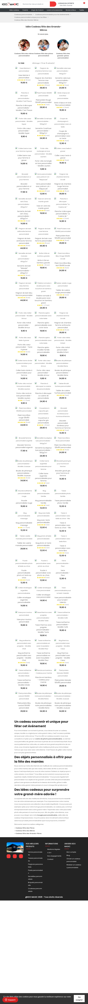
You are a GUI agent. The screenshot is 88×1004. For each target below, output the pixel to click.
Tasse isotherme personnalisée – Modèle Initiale (24, 682)
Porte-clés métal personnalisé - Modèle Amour (24, 325)
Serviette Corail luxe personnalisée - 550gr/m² (43, 130)
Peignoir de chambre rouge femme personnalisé (62, 186)
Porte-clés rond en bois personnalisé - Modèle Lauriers (24, 395)
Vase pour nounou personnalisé (24, 620)
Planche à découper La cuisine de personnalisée (43, 395)
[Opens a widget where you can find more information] (10, 1000)
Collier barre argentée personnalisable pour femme (43, 477)
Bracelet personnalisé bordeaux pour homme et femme (62, 424)
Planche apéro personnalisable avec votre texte (43, 325)
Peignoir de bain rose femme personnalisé (43, 239)
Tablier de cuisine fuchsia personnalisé (63, 391)
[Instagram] (21, 856)
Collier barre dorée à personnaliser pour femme (24, 372)
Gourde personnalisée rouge (24, 501)
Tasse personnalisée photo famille (63, 501)
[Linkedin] (15, 856)
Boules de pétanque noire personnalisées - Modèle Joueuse (63, 705)
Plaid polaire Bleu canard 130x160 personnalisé (24, 705)
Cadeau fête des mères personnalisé (24, 54)
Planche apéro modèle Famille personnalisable (43, 349)
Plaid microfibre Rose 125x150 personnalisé (62, 446)
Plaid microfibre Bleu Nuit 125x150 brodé (63, 264)
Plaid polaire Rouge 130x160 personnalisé (43, 101)
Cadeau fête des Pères (25, 828)
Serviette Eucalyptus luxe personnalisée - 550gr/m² (43, 450)
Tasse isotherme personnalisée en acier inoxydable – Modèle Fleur (43, 656)
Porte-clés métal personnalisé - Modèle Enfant (63, 349)
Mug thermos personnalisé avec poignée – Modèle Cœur (63, 656)
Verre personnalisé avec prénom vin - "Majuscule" (43, 186)
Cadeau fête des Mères (25, 831)
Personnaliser (24, 71)
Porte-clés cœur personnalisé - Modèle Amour (43, 372)
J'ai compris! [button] (79, 998)
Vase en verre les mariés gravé (43, 207)
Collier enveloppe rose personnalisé (43, 596)
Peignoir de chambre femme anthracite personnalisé (62, 325)
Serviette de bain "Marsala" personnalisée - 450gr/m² (24, 269)
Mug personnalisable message (24, 524)
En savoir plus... (43, 34)
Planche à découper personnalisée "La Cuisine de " (63, 213)
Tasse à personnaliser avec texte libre (62, 548)
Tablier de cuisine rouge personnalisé (62, 291)
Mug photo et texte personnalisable (43, 544)
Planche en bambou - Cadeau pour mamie (43, 679)
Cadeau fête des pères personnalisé (43, 54)
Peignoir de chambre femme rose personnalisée (43, 80)
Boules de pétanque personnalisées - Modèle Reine (63, 372)
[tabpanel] (24, 48)
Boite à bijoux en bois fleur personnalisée (62, 104)
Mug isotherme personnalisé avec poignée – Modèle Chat (24, 656)
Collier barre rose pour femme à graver (24, 157)
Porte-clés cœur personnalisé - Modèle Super (24, 130)
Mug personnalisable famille (43, 501)
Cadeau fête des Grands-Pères (29, 833)
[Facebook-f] (9, 856)
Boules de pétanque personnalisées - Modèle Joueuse (24, 473)
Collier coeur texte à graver (63, 156)
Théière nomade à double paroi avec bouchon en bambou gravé (43, 299)
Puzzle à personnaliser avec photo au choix (43, 572)
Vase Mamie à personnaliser (24, 76)
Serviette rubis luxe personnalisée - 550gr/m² (62, 80)
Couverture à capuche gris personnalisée (43, 420)
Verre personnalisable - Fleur (63, 572)
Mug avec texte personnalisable (43, 521)
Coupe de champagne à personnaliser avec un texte (62, 135)
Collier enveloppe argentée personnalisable (24, 599)
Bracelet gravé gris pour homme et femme (62, 473)
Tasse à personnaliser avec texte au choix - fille (63, 525)
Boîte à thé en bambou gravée (43, 261)
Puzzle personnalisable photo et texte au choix (24, 574)
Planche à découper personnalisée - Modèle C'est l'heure (24, 107)
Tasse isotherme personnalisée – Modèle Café (63, 624)
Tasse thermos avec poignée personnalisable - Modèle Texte (43, 628)
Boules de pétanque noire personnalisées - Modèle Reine (43, 705)
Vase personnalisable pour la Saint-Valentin (62, 599)
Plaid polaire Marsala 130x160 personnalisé (63, 681)
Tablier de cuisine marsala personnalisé (24, 544)
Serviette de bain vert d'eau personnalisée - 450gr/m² (24, 215)
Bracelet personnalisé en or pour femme (24, 186)
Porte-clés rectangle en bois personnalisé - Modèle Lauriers (43, 163)
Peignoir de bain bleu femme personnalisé (24, 294)
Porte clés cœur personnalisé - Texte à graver (24, 347)
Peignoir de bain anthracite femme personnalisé (24, 240)
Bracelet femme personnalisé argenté (24, 446)
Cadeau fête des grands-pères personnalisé (63, 55)
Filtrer (21, 63)
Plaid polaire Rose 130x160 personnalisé (63, 237)
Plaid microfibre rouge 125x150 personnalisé (24, 417)
